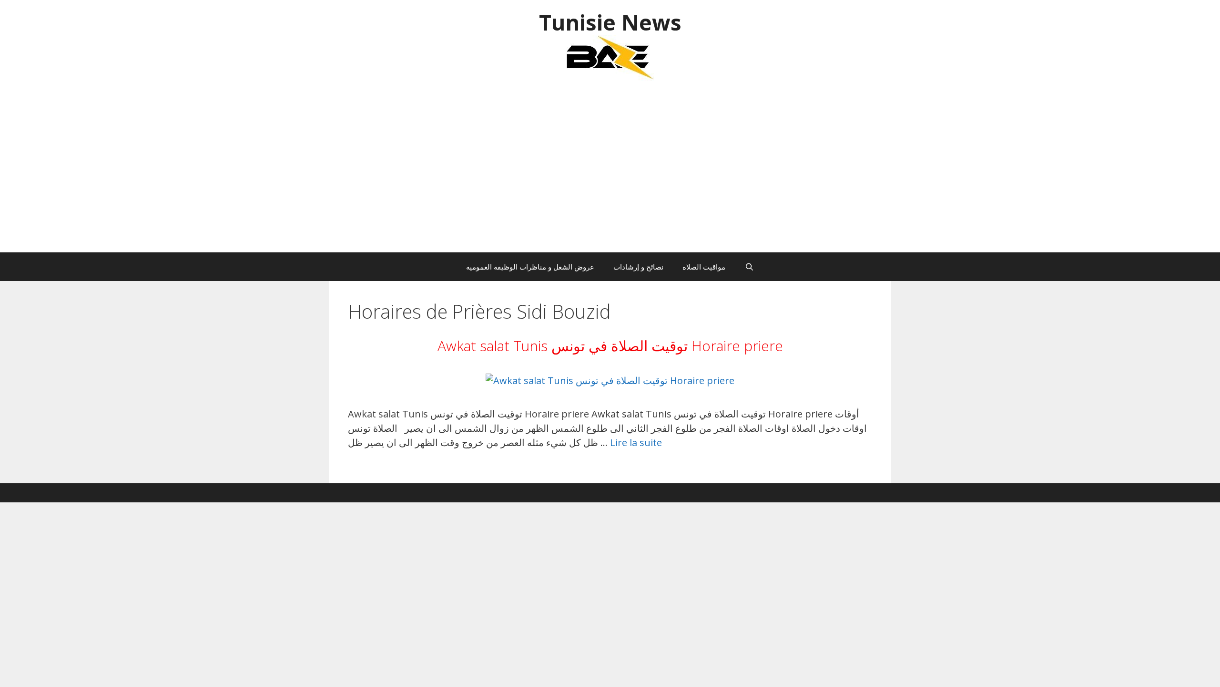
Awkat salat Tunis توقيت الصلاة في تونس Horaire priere (610, 345)
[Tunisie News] (610, 57)
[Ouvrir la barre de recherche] (749, 266)
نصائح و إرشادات (638, 266)
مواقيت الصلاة (703, 266)
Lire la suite (636, 442)
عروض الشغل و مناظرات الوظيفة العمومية (530, 266)
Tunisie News (610, 22)
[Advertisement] (610, 171)
